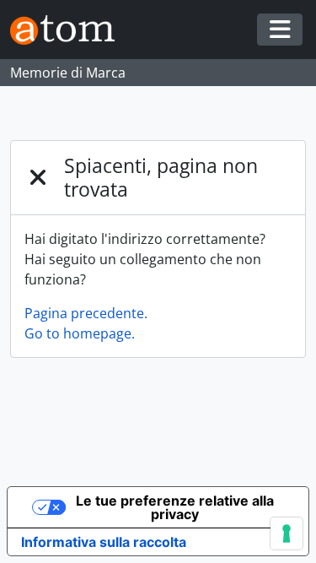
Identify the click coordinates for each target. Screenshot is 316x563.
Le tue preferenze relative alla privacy (175, 507)
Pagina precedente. (85, 313)
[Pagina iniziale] (69, 29)
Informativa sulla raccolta (103, 541)
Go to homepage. (79, 333)
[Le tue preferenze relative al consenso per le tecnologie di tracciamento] (286, 533)
